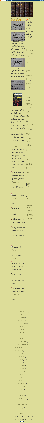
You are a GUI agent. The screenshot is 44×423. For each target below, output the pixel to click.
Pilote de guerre (27, 150)
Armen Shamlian (22, 317)
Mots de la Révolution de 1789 (29, 141)
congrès (22, 335)
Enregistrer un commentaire (14, 302)
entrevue (27, 112)
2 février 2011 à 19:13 (15, 182)
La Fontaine (27, 130)
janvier (28, 196)
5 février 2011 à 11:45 (15, 250)
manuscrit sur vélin (22, 375)
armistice (27, 61)
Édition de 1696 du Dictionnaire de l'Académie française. (22, 350)
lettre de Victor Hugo (28, 133)
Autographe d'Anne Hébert (22, 321)
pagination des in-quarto (28, 146)
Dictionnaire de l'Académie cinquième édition (22, 345)
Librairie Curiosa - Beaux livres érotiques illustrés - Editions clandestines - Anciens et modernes (29, 214)
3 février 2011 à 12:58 (15, 210)
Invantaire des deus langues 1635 (29, 124)
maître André (27, 134)
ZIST (22, 410)
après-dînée (27, 57)
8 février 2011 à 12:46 (15, 294)
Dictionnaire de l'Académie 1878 (29, 93)
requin (22, 392)
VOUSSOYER (27, 172)
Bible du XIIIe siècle (22, 324)
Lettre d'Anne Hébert (28, 132)
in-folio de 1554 (22, 365)
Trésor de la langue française (29, 169)
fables (26, 115)
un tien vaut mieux (22, 405)
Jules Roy (27, 128)
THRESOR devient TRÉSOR (22, 402)
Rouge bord (22, 393)
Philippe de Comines (28, 149)
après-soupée (27, 58)
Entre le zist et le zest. (28, 111)
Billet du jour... (28, 212)
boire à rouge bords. (28, 69)
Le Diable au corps (22, 372)
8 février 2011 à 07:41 (15, 276)
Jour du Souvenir (22, 368)
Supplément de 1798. (28, 162)
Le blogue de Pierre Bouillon (22, 3)
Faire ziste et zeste (28, 116)
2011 (27, 182)
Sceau (26, 160)
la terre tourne (22, 371)
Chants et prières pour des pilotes (29, 75)
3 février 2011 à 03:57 (15, 191)
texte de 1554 (22, 401)
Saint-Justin (27, 158)
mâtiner (26, 137)
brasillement (27, 71)
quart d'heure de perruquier (29, 153)
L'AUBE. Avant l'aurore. (28, 129)
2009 (27, 198)
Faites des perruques (28, 117)
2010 (27, 197)
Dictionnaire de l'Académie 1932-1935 (22, 344)
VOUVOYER (27, 173)
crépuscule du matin (28, 84)
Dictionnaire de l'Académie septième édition (22, 348)
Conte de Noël (27, 82)
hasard (26, 121)
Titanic (26, 168)
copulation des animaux (28, 83)
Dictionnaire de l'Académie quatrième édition (22, 347)
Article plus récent (13, 303)
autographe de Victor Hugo (22, 323)
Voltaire (26, 171)
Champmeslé (27, 74)
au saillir (27, 62)
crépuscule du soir (22, 338)
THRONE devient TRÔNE (28, 167)
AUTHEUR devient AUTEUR (22, 320)
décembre (28, 183)
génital (26, 119)
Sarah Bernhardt (27, 159)
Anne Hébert (22, 311)
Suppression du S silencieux (29, 164)
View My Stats (22, 413)
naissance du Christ (28, 142)
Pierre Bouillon (13, 260)
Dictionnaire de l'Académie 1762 (22, 341)
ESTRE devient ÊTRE (22, 357)
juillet (27, 185)
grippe (26, 120)
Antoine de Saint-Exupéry (28, 56)
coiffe (26, 79)
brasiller (22, 327)
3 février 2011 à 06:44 (15, 198)
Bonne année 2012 (28, 70)
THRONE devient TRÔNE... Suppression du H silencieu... (30, 194)
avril (27, 187)
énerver (26, 110)
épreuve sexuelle (22, 356)
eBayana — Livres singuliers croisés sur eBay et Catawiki (29, 210)
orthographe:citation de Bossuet (22, 381)
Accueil (17, 303)
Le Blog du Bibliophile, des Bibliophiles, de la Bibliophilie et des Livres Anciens (30, 208)
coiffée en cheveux (28, 80)
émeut (22, 351)
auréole (26, 63)
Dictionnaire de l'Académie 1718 (29, 87)
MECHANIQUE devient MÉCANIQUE (22, 378)
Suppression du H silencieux (29, 163)
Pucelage (22, 389)
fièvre (22, 360)
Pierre (13, 218)
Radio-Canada (27, 154)
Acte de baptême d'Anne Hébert (29, 50)
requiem (27, 155)
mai (27, 186)
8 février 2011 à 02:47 (15, 258)
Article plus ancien (23, 303)
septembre (28, 184)
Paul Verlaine (22, 384)
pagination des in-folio (28, 145)
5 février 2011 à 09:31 (15, 243)
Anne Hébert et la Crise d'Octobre (29, 53)
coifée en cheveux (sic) (28, 78)
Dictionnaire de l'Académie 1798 (29, 90)
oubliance (27, 144)
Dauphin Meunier (22, 339)
